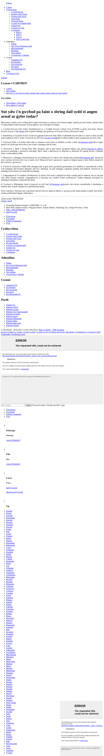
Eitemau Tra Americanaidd (17, 312)
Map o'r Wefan (45, 330)
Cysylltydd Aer (17, 12)
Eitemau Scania (12, 309)
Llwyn (19, 37)
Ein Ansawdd (16, 64)
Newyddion (16, 53)
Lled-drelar (15, 19)
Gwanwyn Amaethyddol (21, 23)
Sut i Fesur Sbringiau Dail (21, 46)
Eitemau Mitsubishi (14, 319)
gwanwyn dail (50, 138)
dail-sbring (70, 332)
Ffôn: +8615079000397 (15, 210)
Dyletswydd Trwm (18, 16)
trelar (22, 131)
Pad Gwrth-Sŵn (22, 39)
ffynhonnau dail (85, 142)
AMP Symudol (58, 330)
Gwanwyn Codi (17, 28)
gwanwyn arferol (95, 149)
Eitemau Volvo (12, 307)
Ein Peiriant (16, 62)
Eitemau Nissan (12, 325)
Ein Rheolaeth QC (18, 69)
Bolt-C (19, 35)
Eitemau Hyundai (13, 314)
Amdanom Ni (16, 60)
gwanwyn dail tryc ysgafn (11, 332)
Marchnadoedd (17, 48)
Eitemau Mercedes (13, 323)
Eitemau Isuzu (12, 316)
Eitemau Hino (11, 321)
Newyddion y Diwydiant (16, 103)
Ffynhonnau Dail (18, 334)
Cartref (9, 7)
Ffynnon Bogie (17, 21)
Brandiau (15, 51)
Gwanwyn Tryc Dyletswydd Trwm (50, 332)
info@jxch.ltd (11, 212)
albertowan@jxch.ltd (14, 492)
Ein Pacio (15, 67)
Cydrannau (15, 30)
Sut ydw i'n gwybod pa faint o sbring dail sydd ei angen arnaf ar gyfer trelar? (36, 93)
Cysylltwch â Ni (12, 73)
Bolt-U (19, 32)
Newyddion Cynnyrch (15, 105)
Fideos (13, 44)
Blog (8, 71)
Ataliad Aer (15, 26)
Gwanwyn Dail (29, 332)
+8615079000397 (13, 440)
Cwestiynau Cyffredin (20, 55)
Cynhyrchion (11, 10)
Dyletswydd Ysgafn (19, 14)
